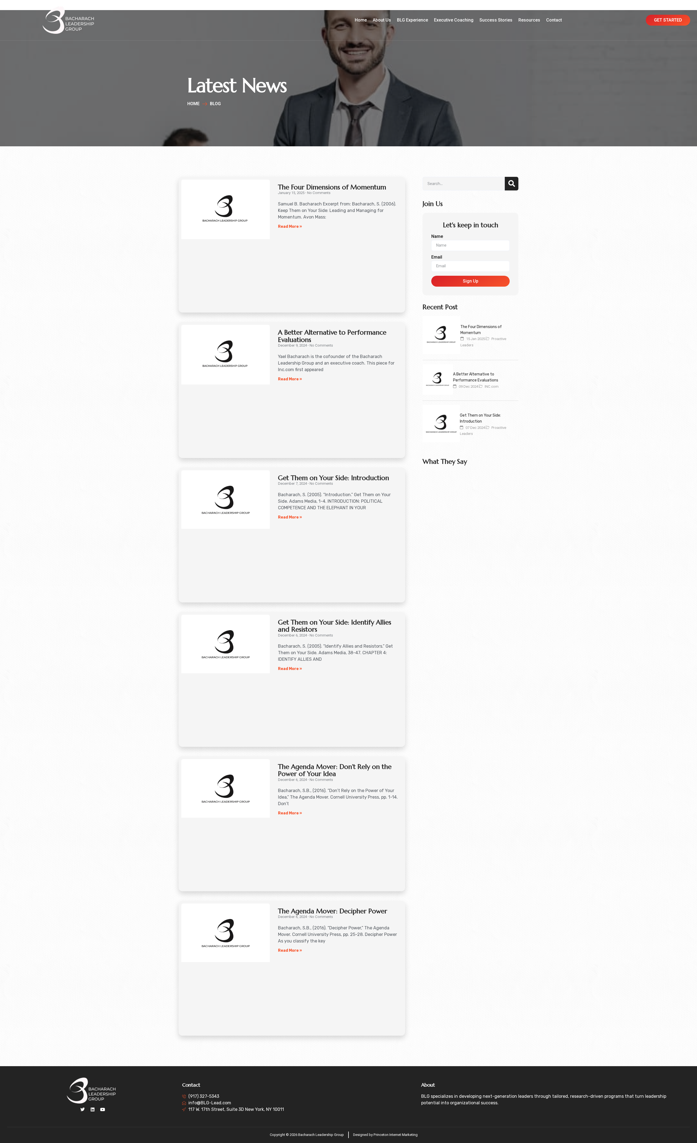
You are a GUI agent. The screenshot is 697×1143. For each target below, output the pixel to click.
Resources (529, 20)
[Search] (511, 183)
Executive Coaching (453, 20)
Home (361, 20)
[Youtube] (102, 1109)
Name (437, 236)
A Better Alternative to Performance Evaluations (332, 336)
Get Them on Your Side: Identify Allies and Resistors (334, 625)
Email (436, 257)
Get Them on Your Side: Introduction (333, 478)
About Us (382, 20)
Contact (554, 20)
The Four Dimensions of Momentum (332, 187)
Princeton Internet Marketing (396, 1134)
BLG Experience (412, 20)
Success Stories (495, 20)
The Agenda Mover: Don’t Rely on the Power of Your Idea (335, 770)
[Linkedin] (92, 1109)
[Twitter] (82, 1109)
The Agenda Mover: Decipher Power (332, 911)
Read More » (290, 226)
